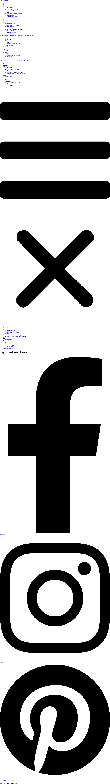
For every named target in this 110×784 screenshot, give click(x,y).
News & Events (10, 10)
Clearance (9, 39)
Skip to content (4, 0)
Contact (5, 40)
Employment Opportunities (13, 43)
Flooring (5, 5)
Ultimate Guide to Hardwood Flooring (11, 15)
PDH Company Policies (12, 9)
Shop (4, 38)
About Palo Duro (10, 7)
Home (4, 3)
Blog (7, 12)
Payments (5, 46)
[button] (55, 205)
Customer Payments (8, 85)
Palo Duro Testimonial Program (14, 13)
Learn (4, 6)
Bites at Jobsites (10, 45)
